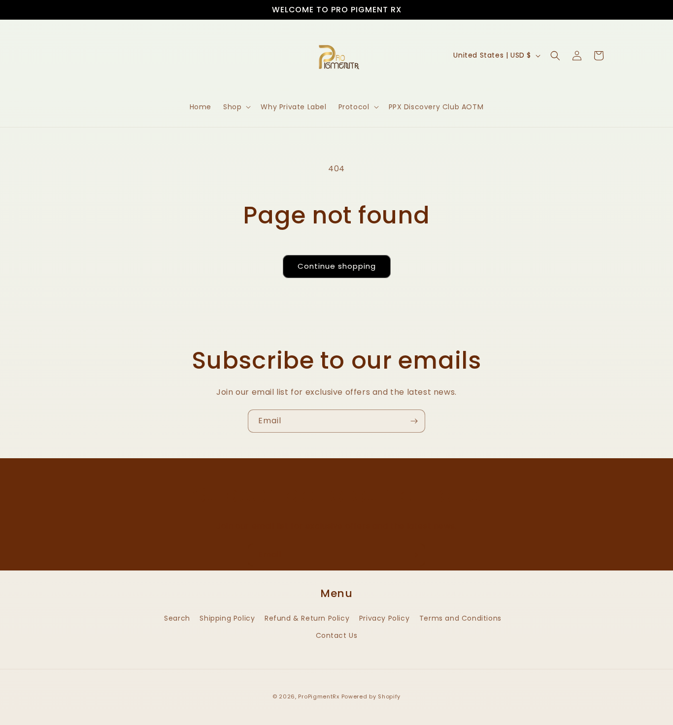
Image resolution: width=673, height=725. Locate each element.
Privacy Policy (384, 618)
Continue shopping (337, 266)
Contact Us (337, 635)
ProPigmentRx (319, 696)
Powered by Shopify (371, 696)
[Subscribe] (414, 421)
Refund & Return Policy (307, 618)
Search (177, 618)
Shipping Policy (227, 618)
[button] (236, 106)
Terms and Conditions (460, 618)
